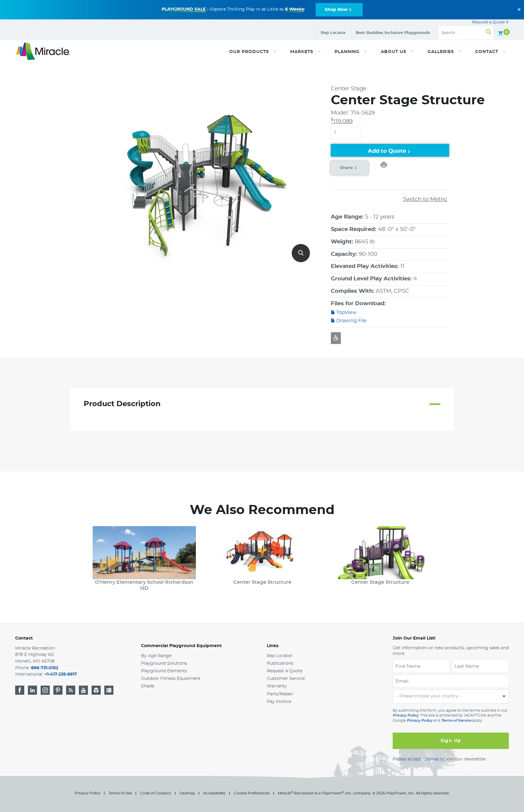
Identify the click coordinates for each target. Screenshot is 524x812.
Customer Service (286, 679)
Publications (280, 663)
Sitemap (187, 793)
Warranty (277, 686)
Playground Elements (164, 671)
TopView (346, 312)
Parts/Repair (280, 694)
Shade (147, 686)
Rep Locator (333, 33)
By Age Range (156, 656)
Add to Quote (387, 151)
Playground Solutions (164, 663)
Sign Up (451, 741)
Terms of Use (120, 793)
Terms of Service (456, 720)
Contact (24, 638)
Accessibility (214, 793)
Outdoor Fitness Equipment (170, 679)
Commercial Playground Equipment (181, 646)
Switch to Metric (425, 199)
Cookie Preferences (252, 793)
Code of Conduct (155, 793)
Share (346, 168)
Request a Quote (489, 22)
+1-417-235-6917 (61, 674)
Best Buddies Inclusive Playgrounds (393, 33)
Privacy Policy (405, 715)
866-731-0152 (44, 668)
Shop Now (336, 10)
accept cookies (423, 759)
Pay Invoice (279, 702)
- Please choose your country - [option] (429, 696)
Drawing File (351, 320)
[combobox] (451, 696)
